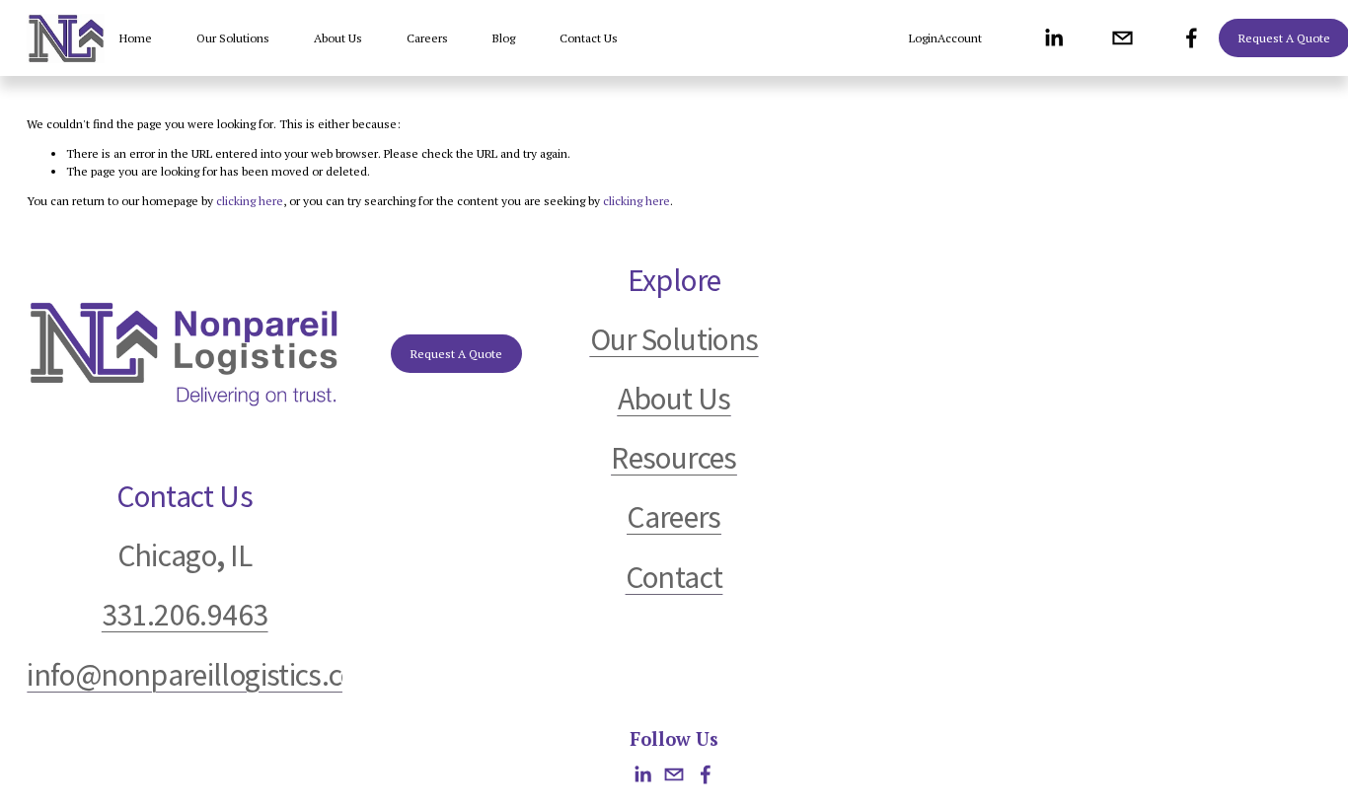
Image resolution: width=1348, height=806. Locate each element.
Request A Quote (456, 353)
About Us (338, 38)
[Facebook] (1191, 38)
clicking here (249, 200)
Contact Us (589, 38)
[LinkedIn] (1053, 38)
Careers (427, 38)
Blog (503, 38)
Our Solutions (232, 38)
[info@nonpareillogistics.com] (1122, 38)
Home (135, 38)
